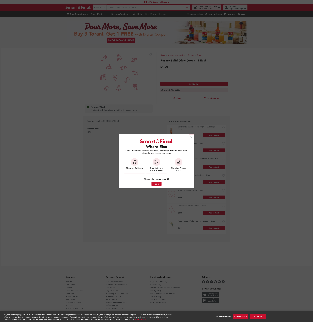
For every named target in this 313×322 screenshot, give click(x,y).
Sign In (156, 184)
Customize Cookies (223, 316)
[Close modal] (191, 137)
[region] (156, 316)
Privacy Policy (140, 319)
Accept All (258, 316)
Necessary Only (240, 316)
